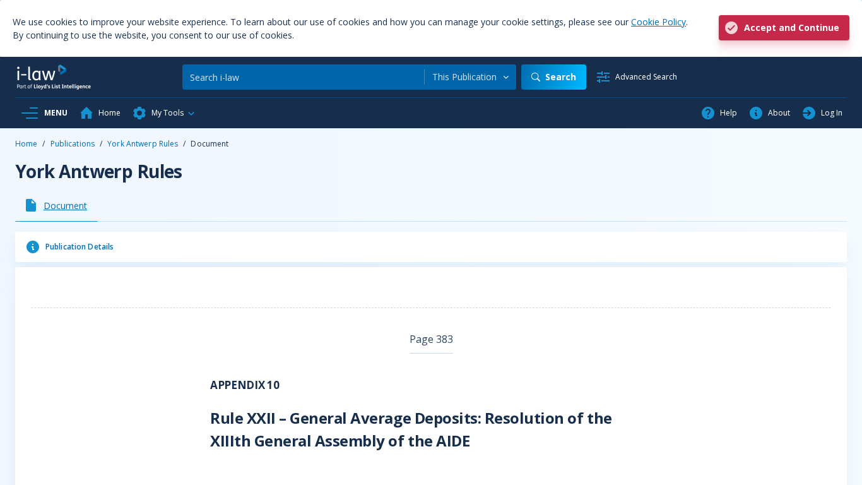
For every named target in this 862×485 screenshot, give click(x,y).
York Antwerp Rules (142, 143)
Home (26, 143)
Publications (72, 143)
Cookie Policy (658, 22)
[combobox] (470, 77)
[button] (164, 113)
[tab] (56, 205)
